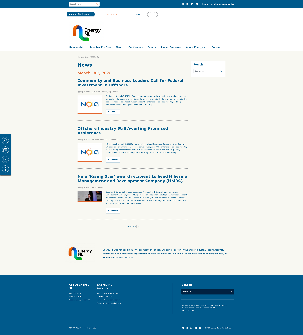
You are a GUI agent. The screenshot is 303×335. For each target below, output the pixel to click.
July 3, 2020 (85, 139)
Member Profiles (100, 47)
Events (152, 47)
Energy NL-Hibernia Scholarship (109, 303)
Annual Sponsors (171, 47)
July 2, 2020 (85, 187)
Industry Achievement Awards (108, 293)
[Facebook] (183, 4)
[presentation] (149, 14)
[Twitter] (187, 4)
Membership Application (222, 4)
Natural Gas (113, 14)
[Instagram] (197, 4)
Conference (135, 47)
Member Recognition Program (108, 300)
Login (205, 4)
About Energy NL (196, 47)
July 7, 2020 (85, 92)
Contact (217, 47)
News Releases (100, 92)
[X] (187, 329)
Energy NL (215, 328)
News (119, 47)
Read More (113, 112)
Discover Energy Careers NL (79, 300)
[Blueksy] (200, 328)
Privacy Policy (75, 328)
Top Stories (113, 92)
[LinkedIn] (192, 4)
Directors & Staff (76, 296)
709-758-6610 (190, 310)
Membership (76, 47)
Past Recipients (105, 296)
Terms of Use (90, 328)
